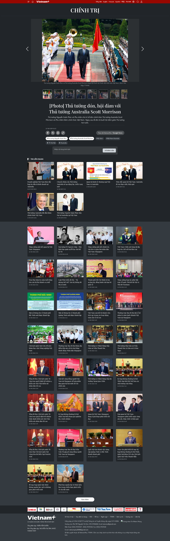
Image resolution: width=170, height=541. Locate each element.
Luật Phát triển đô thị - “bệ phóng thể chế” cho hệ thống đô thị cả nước (70, 282)
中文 (123, 2)
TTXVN (112, 517)
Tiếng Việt (99, 2)
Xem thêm (85, 499)
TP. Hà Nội (52, 143)
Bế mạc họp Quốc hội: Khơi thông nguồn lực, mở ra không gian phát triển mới (40, 487)
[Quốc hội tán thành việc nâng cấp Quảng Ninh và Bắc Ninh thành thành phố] (99, 438)
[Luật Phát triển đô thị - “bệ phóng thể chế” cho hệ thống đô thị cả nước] (70, 268)
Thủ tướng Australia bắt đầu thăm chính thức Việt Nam (39, 214)
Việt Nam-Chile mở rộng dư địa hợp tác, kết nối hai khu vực (128, 248)
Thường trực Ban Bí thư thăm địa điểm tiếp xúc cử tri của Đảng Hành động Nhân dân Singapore (70, 348)
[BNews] (41, 509)
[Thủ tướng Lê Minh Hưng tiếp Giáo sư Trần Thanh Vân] (99, 334)
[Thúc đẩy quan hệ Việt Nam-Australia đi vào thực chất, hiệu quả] (129, 171)
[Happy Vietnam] (74, 509)
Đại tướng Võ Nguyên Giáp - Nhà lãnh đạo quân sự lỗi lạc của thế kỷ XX (69, 249)
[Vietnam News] (104, 509)
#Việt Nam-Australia (112, 138)
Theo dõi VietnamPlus (105, 133)
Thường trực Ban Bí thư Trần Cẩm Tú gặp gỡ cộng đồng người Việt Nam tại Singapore (69, 451)
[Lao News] (58, 509)
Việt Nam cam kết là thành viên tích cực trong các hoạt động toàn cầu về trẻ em (99, 315)
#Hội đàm (99, 138)
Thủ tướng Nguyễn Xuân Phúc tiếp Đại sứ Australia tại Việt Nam (69, 214)
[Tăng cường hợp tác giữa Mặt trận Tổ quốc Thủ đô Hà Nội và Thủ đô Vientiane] (129, 268)
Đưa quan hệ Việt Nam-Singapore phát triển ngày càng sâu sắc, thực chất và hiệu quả (128, 416)
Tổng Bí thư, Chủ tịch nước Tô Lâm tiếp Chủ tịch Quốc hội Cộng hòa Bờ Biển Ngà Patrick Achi (39, 453)
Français (111, 2)
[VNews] (140, 509)
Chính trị (85, 10)
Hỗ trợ (96, 517)
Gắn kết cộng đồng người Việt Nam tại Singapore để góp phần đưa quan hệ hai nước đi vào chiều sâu (69, 382)
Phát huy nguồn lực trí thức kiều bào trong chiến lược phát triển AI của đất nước (70, 487)
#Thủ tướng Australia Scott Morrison (81, 138)
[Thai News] (64, 509)
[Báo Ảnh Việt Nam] (130, 509)
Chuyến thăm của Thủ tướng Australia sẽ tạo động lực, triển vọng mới (70, 184)
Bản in (58, 133)
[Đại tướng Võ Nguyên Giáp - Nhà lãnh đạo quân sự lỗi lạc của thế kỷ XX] (70, 235)
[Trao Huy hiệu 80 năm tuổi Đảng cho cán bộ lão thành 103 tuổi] (40, 268)
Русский (128, 1)
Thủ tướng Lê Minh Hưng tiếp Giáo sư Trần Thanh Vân (98, 347)
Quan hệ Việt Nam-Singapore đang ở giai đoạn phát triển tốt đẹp (99, 416)
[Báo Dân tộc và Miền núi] (30, 509)
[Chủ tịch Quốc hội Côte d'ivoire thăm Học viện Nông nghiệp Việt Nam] (40, 334)
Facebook (48, 133)
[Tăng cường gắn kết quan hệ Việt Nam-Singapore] (40, 235)
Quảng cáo (129, 517)
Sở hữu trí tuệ (69, 517)
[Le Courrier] (118, 509)
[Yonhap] (89, 509)
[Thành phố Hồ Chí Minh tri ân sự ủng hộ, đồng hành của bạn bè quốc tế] (99, 268)
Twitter (53, 133)
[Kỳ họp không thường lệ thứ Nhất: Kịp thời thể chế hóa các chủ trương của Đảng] (129, 367)
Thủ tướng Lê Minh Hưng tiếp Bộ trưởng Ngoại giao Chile (100, 380)
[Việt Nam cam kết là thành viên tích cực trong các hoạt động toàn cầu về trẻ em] (99, 301)
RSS (91, 517)
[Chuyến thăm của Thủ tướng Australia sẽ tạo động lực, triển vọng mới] (70, 171)
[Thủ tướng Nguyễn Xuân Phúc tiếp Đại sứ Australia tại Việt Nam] (70, 202)
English (105, 2)
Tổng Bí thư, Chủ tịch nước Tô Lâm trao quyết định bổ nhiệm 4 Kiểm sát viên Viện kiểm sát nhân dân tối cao (40, 382)
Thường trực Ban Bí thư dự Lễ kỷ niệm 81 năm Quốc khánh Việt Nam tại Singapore (129, 315)
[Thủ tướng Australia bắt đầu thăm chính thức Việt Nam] (40, 202)
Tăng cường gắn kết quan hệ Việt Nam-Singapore (40, 248)
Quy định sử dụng (81, 517)
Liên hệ (137, 517)
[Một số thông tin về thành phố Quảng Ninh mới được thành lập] (70, 301)
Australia (64, 143)
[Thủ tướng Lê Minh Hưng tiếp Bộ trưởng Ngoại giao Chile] (99, 367)
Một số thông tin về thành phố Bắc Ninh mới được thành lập (40, 314)
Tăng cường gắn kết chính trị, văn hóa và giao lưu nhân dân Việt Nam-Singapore (98, 249)
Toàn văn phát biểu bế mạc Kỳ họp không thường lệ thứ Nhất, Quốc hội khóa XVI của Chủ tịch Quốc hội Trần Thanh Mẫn (128, 453)
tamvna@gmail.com (109, 524)
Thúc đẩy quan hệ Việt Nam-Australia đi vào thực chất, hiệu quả (129, 183)
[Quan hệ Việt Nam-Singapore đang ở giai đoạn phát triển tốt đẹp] (99, 402)
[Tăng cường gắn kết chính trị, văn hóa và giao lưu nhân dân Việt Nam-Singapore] (99, 235)
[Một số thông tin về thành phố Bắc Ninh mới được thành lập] (40, 301)
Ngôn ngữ (104, 517)
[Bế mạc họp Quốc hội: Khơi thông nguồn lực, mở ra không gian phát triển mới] (40, 473)
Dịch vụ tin (120, 517)
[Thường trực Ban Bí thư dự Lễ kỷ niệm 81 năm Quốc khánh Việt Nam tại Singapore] (129, 301)
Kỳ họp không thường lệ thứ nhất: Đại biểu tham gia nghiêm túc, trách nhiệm (69, 416)
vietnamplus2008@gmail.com (78, 530)
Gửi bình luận (109, 150)
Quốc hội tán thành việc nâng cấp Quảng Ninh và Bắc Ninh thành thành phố (98, 451)
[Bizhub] (49, 509)
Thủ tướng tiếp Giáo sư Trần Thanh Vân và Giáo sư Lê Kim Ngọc (127, 348)
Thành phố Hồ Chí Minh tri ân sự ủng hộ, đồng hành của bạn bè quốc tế (99, 282)
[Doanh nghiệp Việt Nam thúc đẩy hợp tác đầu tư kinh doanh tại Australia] (40, 171)
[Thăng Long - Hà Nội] (133, 2)
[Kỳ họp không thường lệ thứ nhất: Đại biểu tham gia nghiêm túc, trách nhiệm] (70, 402)
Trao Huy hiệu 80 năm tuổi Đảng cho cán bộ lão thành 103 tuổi (40, 281)
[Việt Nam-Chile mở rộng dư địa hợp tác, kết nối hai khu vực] (129, 235)
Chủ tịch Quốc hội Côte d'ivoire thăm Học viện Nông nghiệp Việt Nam (40, 348)
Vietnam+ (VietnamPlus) (43, 1)
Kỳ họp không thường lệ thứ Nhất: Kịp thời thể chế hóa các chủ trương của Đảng (128, 381)
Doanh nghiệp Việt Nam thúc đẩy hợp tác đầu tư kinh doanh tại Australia (39, 184)
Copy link (63, 133)
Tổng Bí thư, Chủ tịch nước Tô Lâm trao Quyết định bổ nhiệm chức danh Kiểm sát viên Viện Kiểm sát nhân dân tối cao (40, 417)
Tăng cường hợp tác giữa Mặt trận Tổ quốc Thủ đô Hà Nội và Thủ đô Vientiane (128, 282)
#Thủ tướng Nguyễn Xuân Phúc (57, 138)
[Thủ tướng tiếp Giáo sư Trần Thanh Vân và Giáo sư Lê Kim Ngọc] (129, 334)
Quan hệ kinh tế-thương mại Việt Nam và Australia (98, 183)
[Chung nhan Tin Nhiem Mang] (132, 521)
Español (117, 2)
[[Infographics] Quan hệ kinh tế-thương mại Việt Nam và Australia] (99, 171)
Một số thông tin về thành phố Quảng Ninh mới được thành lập (69, 314)
